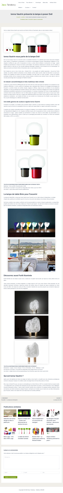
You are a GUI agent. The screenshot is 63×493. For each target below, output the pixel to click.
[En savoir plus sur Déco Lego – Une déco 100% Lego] (10, 431)
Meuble (20, 7)
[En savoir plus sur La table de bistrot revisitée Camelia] (24, 431)
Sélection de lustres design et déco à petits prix (9, 420)
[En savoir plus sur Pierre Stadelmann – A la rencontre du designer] (38, 413)
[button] (33, 2)
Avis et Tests (21, 2)
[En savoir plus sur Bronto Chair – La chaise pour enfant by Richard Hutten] (38, 431)
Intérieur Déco (53, 2)
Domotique (38, 2)
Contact (34, 7)
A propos (27, 7)
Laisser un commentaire (38, 19)
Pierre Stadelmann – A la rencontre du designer (38, 420)
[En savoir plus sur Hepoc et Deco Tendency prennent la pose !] (53, 431)
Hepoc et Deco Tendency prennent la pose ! (53, 438)
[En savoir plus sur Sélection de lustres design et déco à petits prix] (10, 413)
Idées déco (45, 2)
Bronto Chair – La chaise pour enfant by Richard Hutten (38, 438)
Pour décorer (29, 2)
